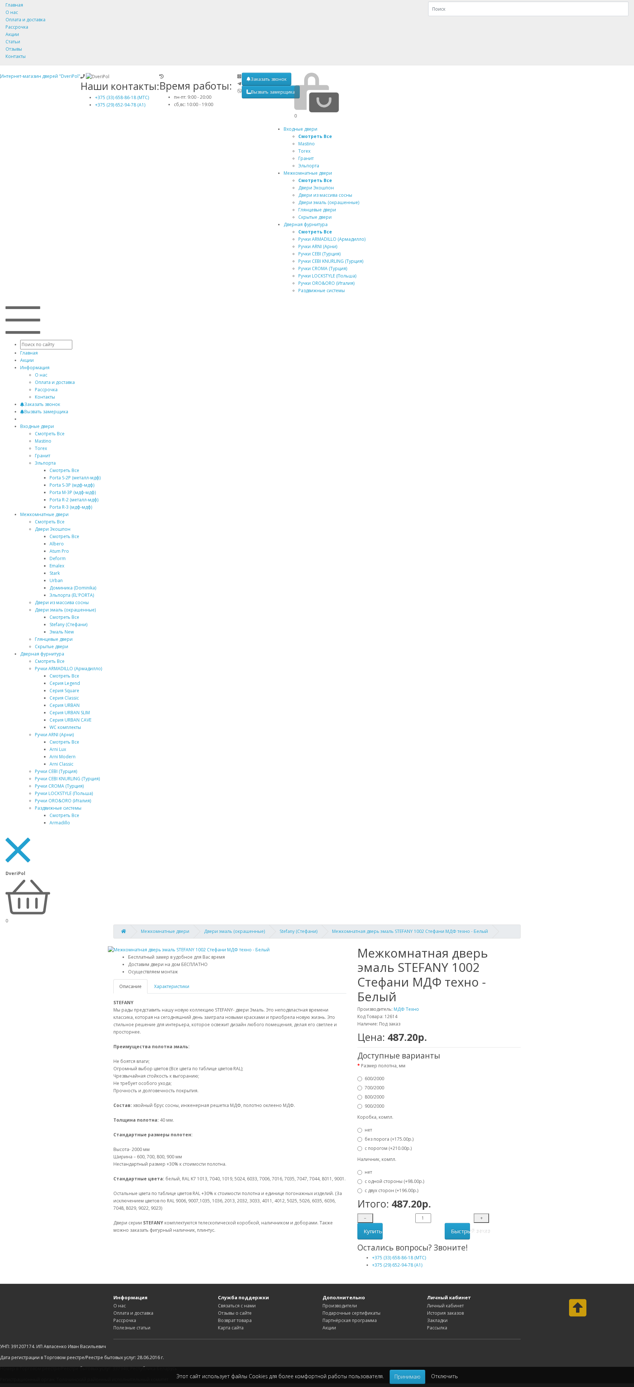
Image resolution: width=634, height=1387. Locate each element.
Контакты (16, 56)
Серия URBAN (65, 705)
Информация (35, 367)
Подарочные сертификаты (351, 1313)
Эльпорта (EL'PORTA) (72, 595)
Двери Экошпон (52, 529)
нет (368, 1130)
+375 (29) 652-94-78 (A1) (120, 105)
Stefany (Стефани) (68, 624)
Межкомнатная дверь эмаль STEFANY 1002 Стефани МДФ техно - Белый (410, 931)
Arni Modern (63, 757)
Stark (55, 573)
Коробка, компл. (375, 1117)
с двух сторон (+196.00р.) (391, 1190)
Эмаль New (62, 632)
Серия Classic (64, 698)
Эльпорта (45, 463)
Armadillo (60, 823)
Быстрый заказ (460, 1231)
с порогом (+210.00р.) (388, 1148)
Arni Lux (58, 749)
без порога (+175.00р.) (389, 1139)
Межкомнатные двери (308, 173)
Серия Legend (65, 683)
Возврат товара (235, 1320)
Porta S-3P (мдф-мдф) (72, 485)
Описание (130, 986)
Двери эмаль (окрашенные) (65, 610)
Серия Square (64, 690)
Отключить (444, 1376)
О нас (12, 12)
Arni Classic (61, 764)
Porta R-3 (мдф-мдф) (71, 507)
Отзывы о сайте (235, 1313)
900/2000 (374, 1106)
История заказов (445, 1313)
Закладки (437, 1320)
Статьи (13, 42)
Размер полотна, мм (383, 1066)
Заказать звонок (269, 79)
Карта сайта (231, 1328)
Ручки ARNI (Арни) (54, 734)
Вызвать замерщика (273, 92)
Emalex (57, 566)
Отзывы (14, 49)
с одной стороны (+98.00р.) (394, 1181)
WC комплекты (65, 727)
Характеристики (171, 986)
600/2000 (374, 1078)
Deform (58, 558)
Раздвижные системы (58, 808)
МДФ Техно (406, 1009)
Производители (340, 1306)
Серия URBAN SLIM (70, 712)
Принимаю (407, 1376)
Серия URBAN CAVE (70, 720)
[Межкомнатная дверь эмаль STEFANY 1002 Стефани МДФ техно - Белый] (189, 950)
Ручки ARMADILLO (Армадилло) (68, 668)
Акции (12, 34)
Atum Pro (59, 551)
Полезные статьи (131, 1328)
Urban (56, 580)
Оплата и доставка (25, 20)
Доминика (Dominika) (73, 588)
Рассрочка (17, 27)
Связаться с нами (237, 1306)
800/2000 (374, 1097)
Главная (14, 5)
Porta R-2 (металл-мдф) (74, 500)
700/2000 (374, 1088)
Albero (57, 544)
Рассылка (437, 1328)
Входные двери (300, 129)
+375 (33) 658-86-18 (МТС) (122, 97)
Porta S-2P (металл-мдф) (75, 478)
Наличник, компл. (376, 1159)
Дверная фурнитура (306, 224)
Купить (373, 1231)
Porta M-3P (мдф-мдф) (73, 492)
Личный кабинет (445, 1306)
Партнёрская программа (350, 1320)
